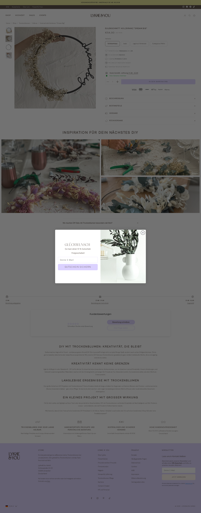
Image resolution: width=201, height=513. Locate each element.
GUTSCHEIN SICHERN (78, 267)
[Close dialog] (143, 233)
